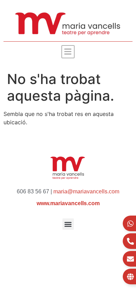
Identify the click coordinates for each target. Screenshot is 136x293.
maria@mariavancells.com (86, 191)
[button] (68, 52)
